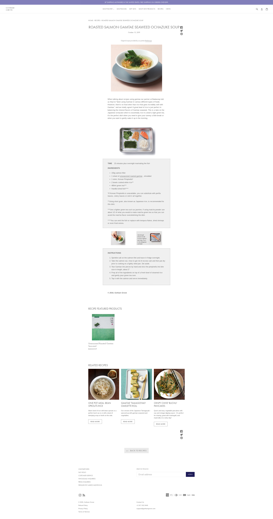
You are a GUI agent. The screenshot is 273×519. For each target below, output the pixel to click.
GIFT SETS (132, 9)
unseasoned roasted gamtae (131, 176)
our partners (83, 469)
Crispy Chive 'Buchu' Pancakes (165, 404)
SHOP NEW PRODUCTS (147, 9)
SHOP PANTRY (109, 9)
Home (90, 20)
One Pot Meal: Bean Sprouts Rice (99, 404)
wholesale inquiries (86, 479)
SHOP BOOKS (122, 9)
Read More (95, 421)
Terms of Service (84, 512)
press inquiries (84, 482)
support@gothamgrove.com (145, 508)
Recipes (97, 20)
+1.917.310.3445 (142, 505)
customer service (85, 475)
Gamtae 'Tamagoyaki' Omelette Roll (133, 404)
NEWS (168, 9)
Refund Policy (83, 505)
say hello (82, 472)
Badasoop (148, 41)
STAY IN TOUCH (142, 469)
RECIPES (160, 9)
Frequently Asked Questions (90, 485)
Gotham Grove (89, 502)
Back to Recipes (138, 450)
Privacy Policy (83, 508)
